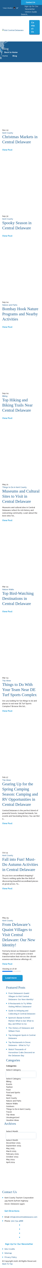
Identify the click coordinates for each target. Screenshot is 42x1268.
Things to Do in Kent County (14, 487)
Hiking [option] (9, 1095)
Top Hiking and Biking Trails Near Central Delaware (17, 405)
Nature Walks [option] (12, 1103)
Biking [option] (8, 1081)
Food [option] (8, 1090)
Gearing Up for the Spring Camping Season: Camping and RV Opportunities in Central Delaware (20, 794)
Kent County (7, 133)
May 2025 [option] (10, 1148)
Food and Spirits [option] (13, 1092)
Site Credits (9, 1249)
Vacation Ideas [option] (12, 1120)
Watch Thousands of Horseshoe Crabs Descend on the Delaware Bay (21, 1052)
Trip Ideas (6, 681)
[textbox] (21, 1074)
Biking (4, 396)
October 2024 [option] (12, 1157)
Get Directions (11, 1211)
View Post (7, 150)
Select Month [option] (12, 1140)
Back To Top (7, 1264)
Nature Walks (8, 589)
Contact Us (31, 2)
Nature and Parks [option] (13, 1101)
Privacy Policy (10, 1257)
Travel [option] (9, 1112)
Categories (11, 1066)
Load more (11, 978)
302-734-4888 (17, 1221)
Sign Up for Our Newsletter (19, 1244)
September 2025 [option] (13, 1146)
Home (5, 56)
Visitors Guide (30, 12)
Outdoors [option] (10, 1106)
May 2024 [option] (10, 1159)
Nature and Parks (9, 305)
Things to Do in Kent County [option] (18, 1109)
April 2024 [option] (10, 1162)
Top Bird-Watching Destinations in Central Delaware (18, 598)
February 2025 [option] (12, 1154)
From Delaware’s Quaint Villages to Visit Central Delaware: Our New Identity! (18, 934)
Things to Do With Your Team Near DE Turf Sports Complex (19, 689)
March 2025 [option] (11, 1151)
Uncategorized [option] (12, 1117)
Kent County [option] (11, 1098)
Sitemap (8, 1253)
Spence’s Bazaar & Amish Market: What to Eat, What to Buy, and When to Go (21, 1021)
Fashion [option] (9, 1087)
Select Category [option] (13, 1079)
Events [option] (9, 1084)
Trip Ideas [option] (10, 1115)
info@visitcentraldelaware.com (23, 1217)
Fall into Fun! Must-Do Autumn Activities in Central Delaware (20, 864)
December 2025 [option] (13, 1143)
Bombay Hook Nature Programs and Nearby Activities (20, 314)
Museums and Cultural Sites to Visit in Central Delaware (21, 496)
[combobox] (21, 1095)
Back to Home (11, 52)
